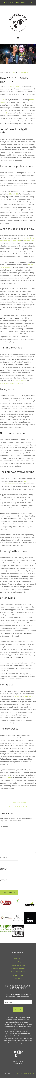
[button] (18, 38)
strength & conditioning (9, 383)
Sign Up (18, 1009)
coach (5, 113)
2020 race (7, 778)
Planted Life (18, 23)
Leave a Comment (23, 72)
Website (4, 880)
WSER (25, 696)
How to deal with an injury (17, 806)
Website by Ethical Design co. (25, 1073)
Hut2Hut (32, 696)
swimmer (16, 381)
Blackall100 (13, 194)
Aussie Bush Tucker (18, 803)
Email (3, 869)
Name (3, 858)
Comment (5, 826)
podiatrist (17, 241)
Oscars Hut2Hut (15, 86)
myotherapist (28, 241)
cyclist (23, 381)
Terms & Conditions (18, 972)
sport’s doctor (29, 238)
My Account (18, 958)
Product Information (18, 965)
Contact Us (18, 978)
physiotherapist (6, 241)
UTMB (17, 696)
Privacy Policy (18, 975)
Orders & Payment (18, 962)
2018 (2, 100)
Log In (30, 2)
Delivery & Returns (18, 968)
